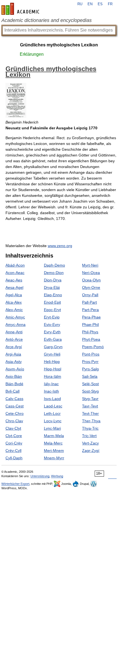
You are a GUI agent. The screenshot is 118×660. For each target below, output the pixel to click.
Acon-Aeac (14, 272)
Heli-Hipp (52, 361)
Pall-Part (89, 302)
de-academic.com (21, 9)
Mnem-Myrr (54, 458)
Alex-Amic (14, 309)
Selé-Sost (90, 384)
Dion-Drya (52, 280)
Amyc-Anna (15, 324)
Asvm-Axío (14, 369)
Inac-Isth (51, 391)
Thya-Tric (90, 428)
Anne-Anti (14, 332)
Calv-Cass (14, 398)
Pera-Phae (91, 317)
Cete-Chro (14, 413)
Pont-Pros (90, 354)
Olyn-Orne (91, 287)
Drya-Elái (52, 287)
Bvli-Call (12, 391)
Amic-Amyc (15, 317)
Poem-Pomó (93, 347)
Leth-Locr (52, 413)
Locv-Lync (52, 421)
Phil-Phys (90, 332)
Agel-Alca (13, 295)
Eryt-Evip (52, 317)
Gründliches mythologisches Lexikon (59, 45)
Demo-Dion (54, 272)
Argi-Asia (13, 354)
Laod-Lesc (53, 406)
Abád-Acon (15, 265)
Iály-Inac (51, 384)
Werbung (57, 476)
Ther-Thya (91, 421)
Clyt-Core (13, 436)
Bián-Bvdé (14, 384)
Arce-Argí (13, 347)
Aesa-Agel (14, 287)
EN (90, 4)
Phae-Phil (90, 324)
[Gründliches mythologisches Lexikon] (15, 116)
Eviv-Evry (52, 324)
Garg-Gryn (53, 347)
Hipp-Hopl (52, 369)
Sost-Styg (90, 391)
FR (110, 4)
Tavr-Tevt (90, 406)
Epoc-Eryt (52, 309)
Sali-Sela (89, 376)
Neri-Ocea (91, 272)
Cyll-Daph (14, 458)
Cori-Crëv (13, 443)
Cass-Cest (14, 406)
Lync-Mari (52, 428)
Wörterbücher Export (15, 483)
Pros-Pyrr (90, 361)
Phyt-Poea (91, 339)
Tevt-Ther (90, 413)
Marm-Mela (54, 436)
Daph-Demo (54, 265)
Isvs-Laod (52, 398)
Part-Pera (90, 309)
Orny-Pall (90, 295)
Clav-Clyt (13, 428)
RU (79, 4)
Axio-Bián (13, 376)
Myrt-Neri (90, 265)
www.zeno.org (60, 246)
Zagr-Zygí (90, 450)
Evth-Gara (53, 339)
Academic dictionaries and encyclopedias (46, 20)
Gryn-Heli (52, 354)
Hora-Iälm (52, 376)
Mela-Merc (53, 443)
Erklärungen (32, 54)
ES (100, 4)
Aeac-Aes (13, 280)
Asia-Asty (13, 361)
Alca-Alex (13, 302)
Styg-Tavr (90, 398)
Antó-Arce (14, 339)
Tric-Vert (89, 436)
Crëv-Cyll (13, 450)
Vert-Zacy (90, 443)
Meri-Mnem (54, 450)
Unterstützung (39, 476)
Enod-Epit (52, 302)
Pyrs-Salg (90, 369)
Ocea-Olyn (91, 280)
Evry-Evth (52, 332)
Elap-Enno (53, 295)
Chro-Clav (14, 421)
